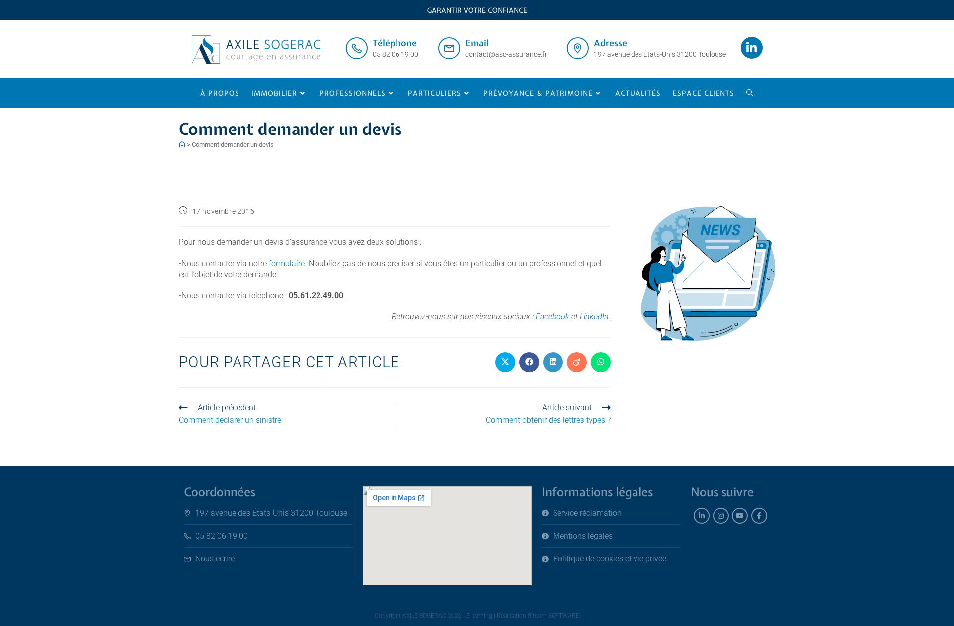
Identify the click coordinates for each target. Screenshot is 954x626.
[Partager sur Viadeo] (577, 362)
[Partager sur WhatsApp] (601, 362)
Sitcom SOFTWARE (553, 615)
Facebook (552, 316)
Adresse (610, 43)
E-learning (479, 615)
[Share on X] (505, 362)
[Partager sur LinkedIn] (553, 362)
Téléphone (395, 43)
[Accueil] (182, 144)
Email (477, 43)
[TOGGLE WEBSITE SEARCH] (750, 93)
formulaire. (288, 263)
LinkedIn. (595, 316)
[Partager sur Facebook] (529, 362)
